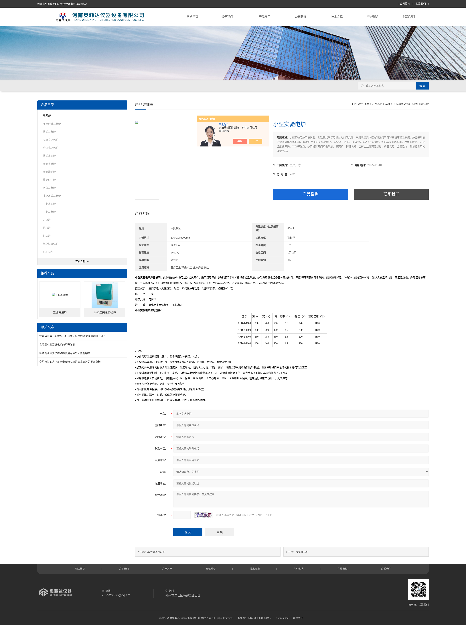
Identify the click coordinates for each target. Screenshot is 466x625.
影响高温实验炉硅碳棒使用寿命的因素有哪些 (64, 353)
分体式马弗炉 (50, 147)
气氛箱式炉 (302, 551)
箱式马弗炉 (49, 131)
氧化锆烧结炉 (50, 243)
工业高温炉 (49, 203)
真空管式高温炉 (156, 551)
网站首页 (192, 16)
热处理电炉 (49, 179)
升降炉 (47, 219)
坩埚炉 (47, 235)
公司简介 (405, 4)
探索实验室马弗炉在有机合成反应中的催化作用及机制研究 (72, 336)
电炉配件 (48, 251)
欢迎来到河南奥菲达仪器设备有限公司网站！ (62, 3)
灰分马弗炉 (49, 187)
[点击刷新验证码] (203, 515)
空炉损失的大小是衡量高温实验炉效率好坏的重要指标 (69, 361)
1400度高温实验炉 (105, 312)
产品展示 (264, 16)
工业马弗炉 (49, 211)
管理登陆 (298, 618)
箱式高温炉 (49, 155)
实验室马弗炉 (403, 104)
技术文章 (337, 16)
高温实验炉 (49, 163)
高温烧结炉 (49, 171)
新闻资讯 (211, 568)
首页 (366, 104)
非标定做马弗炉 (52, 195)
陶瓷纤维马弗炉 (52, 123)
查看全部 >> (82, 261)
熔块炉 (47, 227)
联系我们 (421, 4)
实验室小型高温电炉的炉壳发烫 (57, 344)
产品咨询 (311, 194)
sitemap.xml (282, 618)
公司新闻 (301, 16)
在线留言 (373, 16)
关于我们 (227, 16)
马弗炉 (389, 104)
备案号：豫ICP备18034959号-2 (254, 618)
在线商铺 (342, 568)
